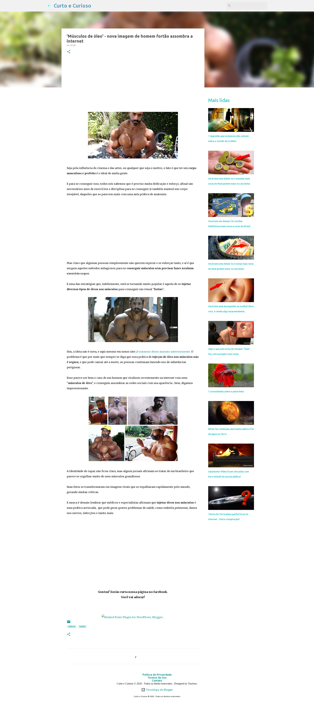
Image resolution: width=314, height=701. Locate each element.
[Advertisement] (133, 84)
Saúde (82, 627)
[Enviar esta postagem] (69, 623)
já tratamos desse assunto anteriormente (163, 351)
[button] (69, 52)
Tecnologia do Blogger (159, 689)
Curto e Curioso (72, 6)
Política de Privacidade (157, 674)
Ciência (71, 627)
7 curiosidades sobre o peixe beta (226, 391)
